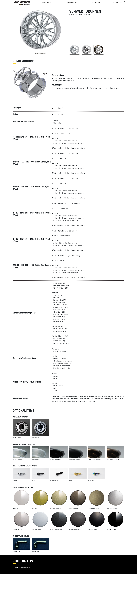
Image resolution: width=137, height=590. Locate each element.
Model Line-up (47, 3)
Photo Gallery (72, 3)
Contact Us (96, 3)
